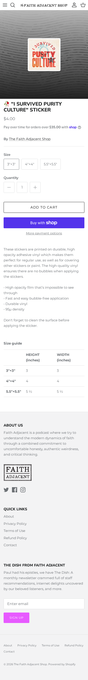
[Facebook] (14, 489)
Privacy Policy (15, 523)
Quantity (11, 178)
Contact (10, 545)
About (9, 516)
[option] (44, 54)
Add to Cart (44, 207)
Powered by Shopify (62, 664)
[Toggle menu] (5, 5)
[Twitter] (6, 489)
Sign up (16, 617)
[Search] (15, 5)
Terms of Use (14, 531)
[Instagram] (22, 489)
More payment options (44, 233)
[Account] (73, 5)
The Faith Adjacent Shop (30, 139)
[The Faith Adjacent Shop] (44, 5)
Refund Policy (15, 538)
